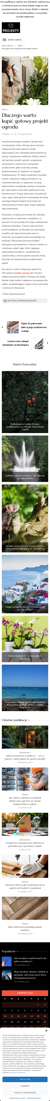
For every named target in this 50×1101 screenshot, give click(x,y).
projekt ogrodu (21, 272)
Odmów (25, 1086)
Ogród (4, 110)
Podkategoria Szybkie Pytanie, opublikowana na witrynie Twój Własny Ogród (25, 427)
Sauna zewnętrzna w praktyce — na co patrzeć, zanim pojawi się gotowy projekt (25, 757)
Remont (25, 794)
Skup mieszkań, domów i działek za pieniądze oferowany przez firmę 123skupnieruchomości (31, 974)
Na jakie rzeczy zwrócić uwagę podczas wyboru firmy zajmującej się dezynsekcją (25, 547)
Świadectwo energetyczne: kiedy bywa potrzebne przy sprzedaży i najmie (25, 844)
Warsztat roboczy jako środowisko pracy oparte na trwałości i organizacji (25, 886)
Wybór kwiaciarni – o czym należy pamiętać (25, 657)
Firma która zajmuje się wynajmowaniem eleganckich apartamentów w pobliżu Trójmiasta (25, 705)
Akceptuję (25, 1079)
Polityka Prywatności (34, 1098)
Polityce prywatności (19, 1073)
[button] (46, 1030)
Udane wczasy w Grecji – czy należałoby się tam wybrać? (25, 608)
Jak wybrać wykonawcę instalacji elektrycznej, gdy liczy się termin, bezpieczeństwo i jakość (25, 800)
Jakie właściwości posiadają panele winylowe (25, 928)
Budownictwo (25, 752)
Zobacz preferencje (25, 1093)
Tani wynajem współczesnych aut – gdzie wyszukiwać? (31, 960)
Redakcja (5, 134)
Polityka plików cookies (17, 1098)
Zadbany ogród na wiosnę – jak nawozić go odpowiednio (25, 477)
